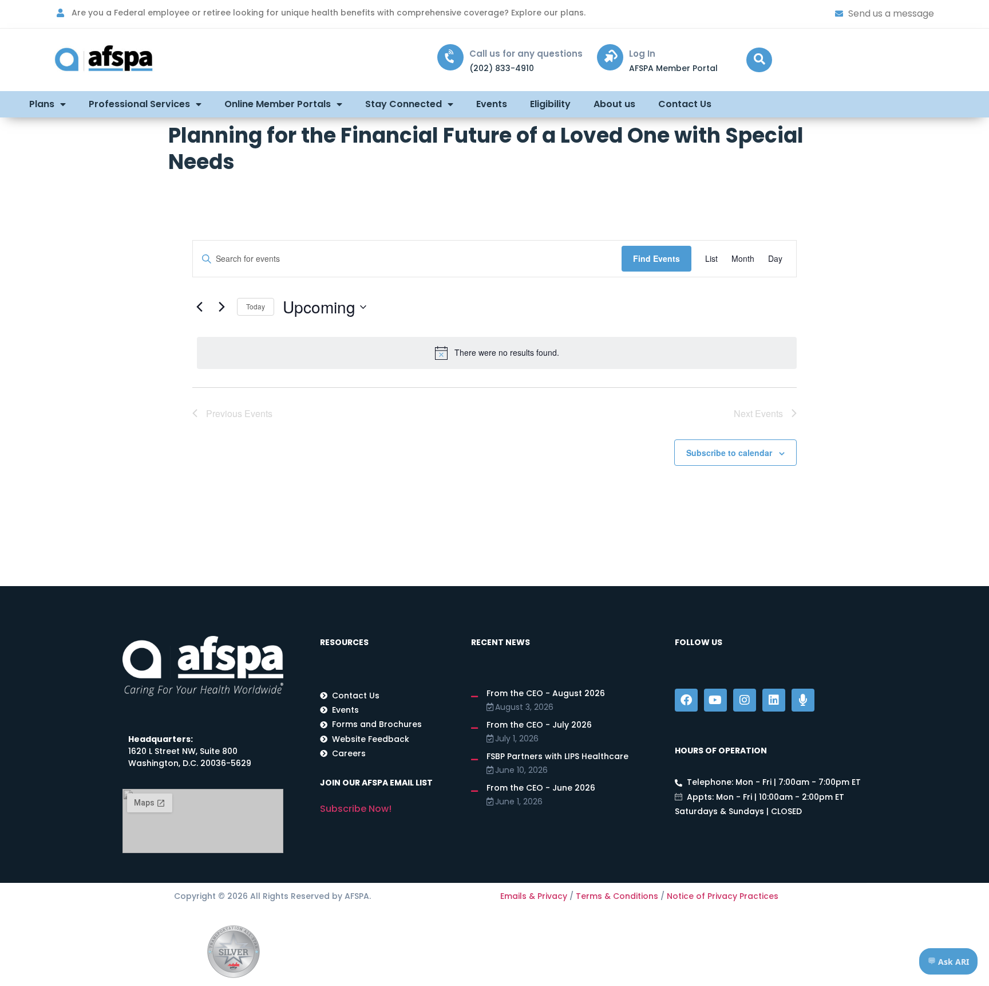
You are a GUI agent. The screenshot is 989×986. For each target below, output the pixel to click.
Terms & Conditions (617, 896)
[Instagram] (744, 700)
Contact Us (684, 104)
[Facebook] (686, 700)
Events (491, 104)
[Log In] (610, 57)
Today (255, 306)
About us (614, 104)
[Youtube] (715, 700)
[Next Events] (221, 307)
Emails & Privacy (533, 896)
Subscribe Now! (355, 808)
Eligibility (550, 104)
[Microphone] (803, 700)
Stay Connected (403, 104)
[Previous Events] (199, 307)
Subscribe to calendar (729, 452)
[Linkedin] (773, 700)
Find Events (656, 258)
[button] (759, 60)
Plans (41, 104)
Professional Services (139, 104)
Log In (642, 54)
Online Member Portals (277, 104)
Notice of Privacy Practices (722, 896)
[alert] (497, 353)
